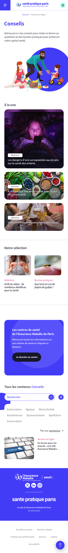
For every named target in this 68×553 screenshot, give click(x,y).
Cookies (54, 537)
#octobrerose (14, 415)
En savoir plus (34, 510)
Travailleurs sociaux (24, 529)
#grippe (30, 409)
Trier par (50, 430)
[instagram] (39, 485)
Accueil (25, 14)
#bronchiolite (46, 409)
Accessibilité (34, 544)
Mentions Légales (44, 529)
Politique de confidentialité (22, 537)
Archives (42, 537)
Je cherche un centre (26, 357)
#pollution (55, 415)
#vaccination (14, 409)
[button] (51, 397)
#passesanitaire (36, 415)
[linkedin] (33, 485)
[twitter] (27, 485)
